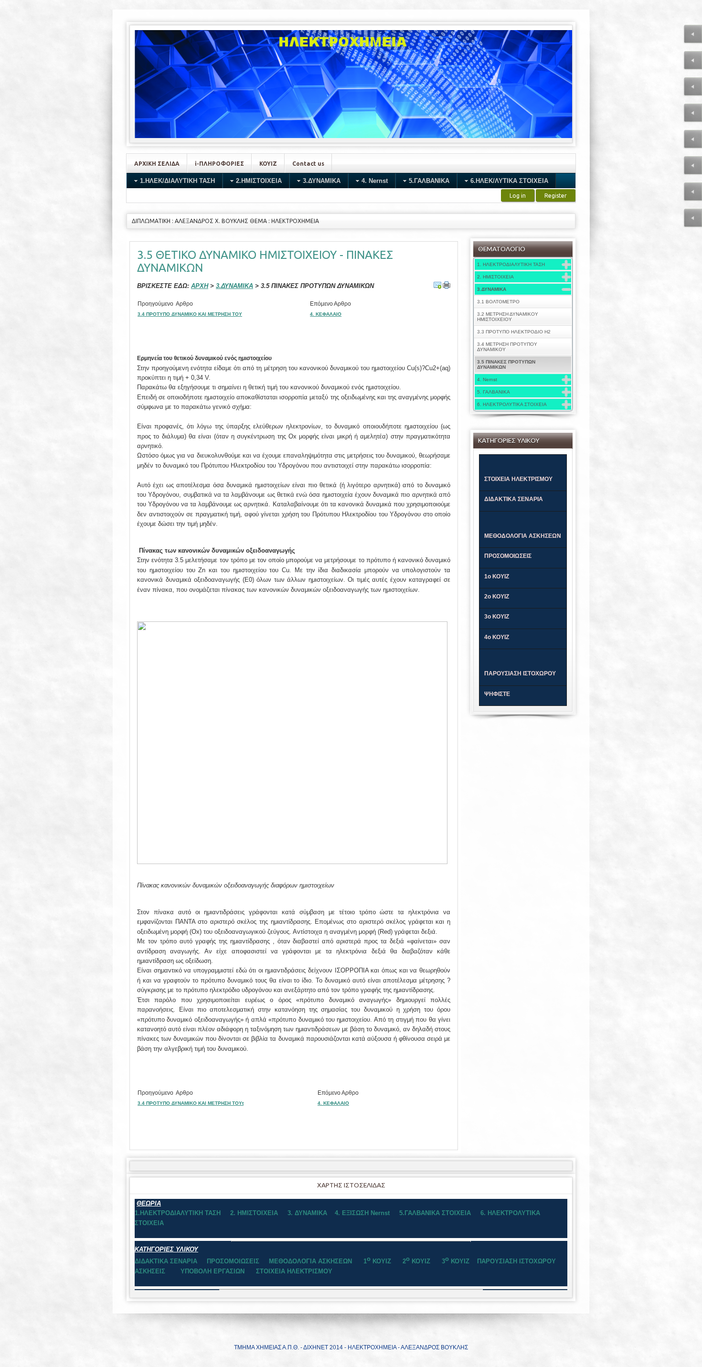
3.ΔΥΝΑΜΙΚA (234, 285)
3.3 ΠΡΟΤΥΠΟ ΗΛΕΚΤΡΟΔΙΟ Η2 (514, 331)
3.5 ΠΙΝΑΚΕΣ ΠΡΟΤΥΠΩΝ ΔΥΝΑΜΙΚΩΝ (506, 364)
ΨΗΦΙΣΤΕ (497, 694)
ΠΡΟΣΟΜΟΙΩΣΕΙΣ (508, 556)
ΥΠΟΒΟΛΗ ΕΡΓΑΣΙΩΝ (214, 1271)
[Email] (437, 285)
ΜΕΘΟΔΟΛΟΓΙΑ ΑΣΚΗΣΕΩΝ (522, 536)
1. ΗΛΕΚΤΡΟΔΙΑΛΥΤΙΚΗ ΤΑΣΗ (511, 264)
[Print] (446, 285)
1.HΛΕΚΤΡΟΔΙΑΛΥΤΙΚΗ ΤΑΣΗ (178, 1213)
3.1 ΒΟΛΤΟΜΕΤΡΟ (498, 301)
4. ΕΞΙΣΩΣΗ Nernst (362, 1213)
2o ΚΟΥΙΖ (496, 596)
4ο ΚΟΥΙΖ (496, 637)
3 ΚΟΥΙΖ (454, 1261)
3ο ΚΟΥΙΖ (496, 616)
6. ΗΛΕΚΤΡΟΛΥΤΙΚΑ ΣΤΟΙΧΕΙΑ (512, 404)
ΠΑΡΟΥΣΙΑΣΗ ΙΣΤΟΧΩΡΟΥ (520, 673)
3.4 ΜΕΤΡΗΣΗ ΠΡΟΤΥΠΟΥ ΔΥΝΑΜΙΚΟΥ (507, 347)
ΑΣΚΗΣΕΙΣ (150, 1271)
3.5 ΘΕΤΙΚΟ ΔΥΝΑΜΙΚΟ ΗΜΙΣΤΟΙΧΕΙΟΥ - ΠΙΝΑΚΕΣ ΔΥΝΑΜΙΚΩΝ (265, 261)
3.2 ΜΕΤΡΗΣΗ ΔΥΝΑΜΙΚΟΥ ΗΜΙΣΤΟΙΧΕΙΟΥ (507, 316)
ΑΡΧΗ (199, 285)
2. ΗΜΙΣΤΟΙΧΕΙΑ (495, 276)
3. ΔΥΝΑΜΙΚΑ (307, 1213)
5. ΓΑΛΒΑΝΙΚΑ (493, 392)
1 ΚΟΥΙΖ (377, 1261)
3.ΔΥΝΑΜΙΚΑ (491, 289)
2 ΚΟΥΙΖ (417, 1261)
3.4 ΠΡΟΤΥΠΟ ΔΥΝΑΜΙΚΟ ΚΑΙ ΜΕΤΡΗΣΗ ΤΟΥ (190, 314)
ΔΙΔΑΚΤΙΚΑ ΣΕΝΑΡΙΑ (513, 499)
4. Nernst (487, 379)
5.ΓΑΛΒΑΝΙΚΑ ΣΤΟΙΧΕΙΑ (435, 1213)
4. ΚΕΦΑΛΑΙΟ (325, 314)
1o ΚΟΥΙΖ (496, 576)
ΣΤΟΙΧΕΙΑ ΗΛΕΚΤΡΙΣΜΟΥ (518, 479)
